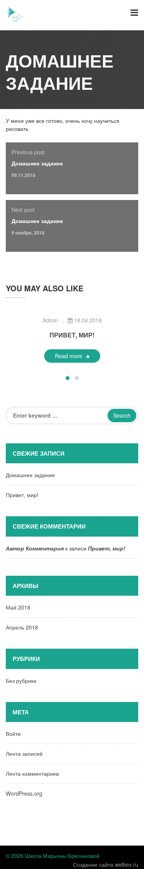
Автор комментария (35, 548)
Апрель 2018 (22, 627)
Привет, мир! (72, 334)
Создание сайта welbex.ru (105, 864)
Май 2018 (18, 607)
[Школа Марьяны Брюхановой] (15, 14)
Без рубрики (21, 680)
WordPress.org (24, 793)
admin (50, 320)
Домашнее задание (37, 163)
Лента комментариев (32, 773)
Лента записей (24, 753)
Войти (13, 733)
